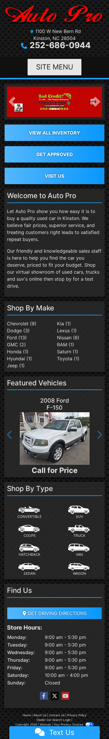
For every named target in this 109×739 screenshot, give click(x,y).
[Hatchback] (29, 550)
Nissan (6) (68, 337)
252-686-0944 (60, 45)
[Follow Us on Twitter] (55, 696)
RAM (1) (65, 344)
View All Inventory (54, 133)
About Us (39, 715)
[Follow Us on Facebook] (44, 696)
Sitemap (45, 724)
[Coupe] (29, 531)
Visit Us (54, 176)
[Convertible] (29, 512)
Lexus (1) (67, 330)
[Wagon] (79, 569)
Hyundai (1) (19, 358)
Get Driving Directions (56, 613)
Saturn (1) (67, 351)
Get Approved (54, 154)
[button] (12, 102)
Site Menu (54, 67)
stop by (63, 279)
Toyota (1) (68, 358)
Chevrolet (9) (21, 323)
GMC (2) (16, 344)
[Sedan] (29, 569)
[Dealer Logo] (54, 15)
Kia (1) (64, 323)
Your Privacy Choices (68, 724)
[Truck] (79, 531)
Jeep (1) (16, 365)
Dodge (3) (18, 330)
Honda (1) (17, 351)
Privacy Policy (77, 715)
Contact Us (57, 715)
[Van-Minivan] (79, 550)
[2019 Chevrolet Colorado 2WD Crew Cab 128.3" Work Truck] (67, 441)
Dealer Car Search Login (54, 719)
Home (27, 715)
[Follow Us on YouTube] (65, 696)
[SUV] (79, 512)
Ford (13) (17, 337)
